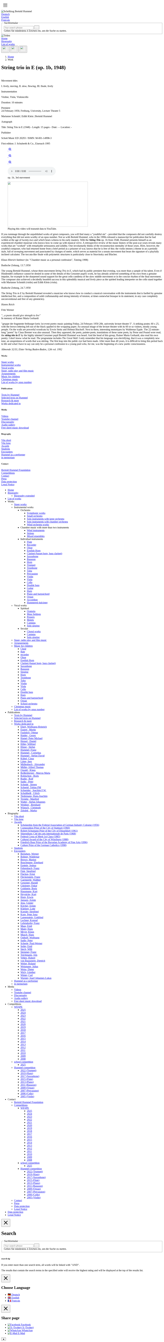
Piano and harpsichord (38, 594)
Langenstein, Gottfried (31, 917)
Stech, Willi (26, 949)
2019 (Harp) (26, 1073)
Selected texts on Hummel (14, 397)
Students (5, 448)
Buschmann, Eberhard (31, 862)
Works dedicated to (11, 403)
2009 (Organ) (27, 1087)
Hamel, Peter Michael (31, 738)
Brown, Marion (28, 859)
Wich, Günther (27, 972)
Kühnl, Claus (27, 758)
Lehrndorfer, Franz (30, 923)
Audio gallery (8, 424)
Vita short (6, 440)
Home (4, 38)
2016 (23, 1035)
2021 (23, 1021)
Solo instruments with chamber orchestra (47, 521)
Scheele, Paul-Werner (31, 943)
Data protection (9, 481)
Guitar (30, 588)
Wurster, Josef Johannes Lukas (35, 978)
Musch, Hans (27, 934)
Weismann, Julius (29, 966)
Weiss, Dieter (27, 969)
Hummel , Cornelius (30, 752)
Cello (29, 582)
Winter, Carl (26, 975)
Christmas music (9, 379)
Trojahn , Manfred (29, 799)
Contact (5, 475)
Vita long (6, 443)
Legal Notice (7, 484)
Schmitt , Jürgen (28, 784)
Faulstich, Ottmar (29, 732)
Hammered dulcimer (37, 602)
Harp (29, 591)
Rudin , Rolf (26, 778)
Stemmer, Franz (28, 952)
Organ (30, 596)
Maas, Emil (26, 926)
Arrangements (8, 373)
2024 (23, 1012)
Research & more (10, 400)
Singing (24, 672)
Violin (30, 576)
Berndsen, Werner (29, 853)
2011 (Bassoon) (28, 1085)
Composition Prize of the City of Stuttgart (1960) (45, 827)
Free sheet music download (15, 427)
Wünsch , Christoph (30, 807)
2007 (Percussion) (29, 1090)
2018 (23, 1030)
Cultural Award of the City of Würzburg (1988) (44, 839)
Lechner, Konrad (29, 920)
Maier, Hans (26, 929)
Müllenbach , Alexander (32, 764)
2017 (23, 1033)
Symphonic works (36, 513)
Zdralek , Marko (28, 810)
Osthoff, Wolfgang (29, 937)
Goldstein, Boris (28, 888)
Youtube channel (9, 419)
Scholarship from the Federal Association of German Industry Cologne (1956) (59, 825)
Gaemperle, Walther (30, 879)
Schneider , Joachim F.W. (33, 790)
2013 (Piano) (27, 1082)
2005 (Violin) (27, 1096)
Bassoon (31, 559)
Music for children (10, 376)
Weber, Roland (28, 963)
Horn (29, 562)
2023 (23, 1015)
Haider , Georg (28, 735)
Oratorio (31, 611)
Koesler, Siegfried (29, 911)
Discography (7, 422)
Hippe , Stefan (27, 747)
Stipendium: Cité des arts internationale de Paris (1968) (48, 833)
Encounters (7, 451)
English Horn (34, 550)
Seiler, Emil (26, 946)
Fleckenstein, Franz (30, 877)
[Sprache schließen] (5, 1278)
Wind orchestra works (38, 524)
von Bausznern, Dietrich (32, 960)
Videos (4, 416)
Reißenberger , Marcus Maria (35, 773)
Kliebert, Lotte (27, 908)
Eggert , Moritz (28, 729)
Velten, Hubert (27, 957)
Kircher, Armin (28, 905)
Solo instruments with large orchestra (45, 518)
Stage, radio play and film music (17, 370)
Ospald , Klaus (28, 770)
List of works (8, 44)
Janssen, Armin (28, 900)
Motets (30, 620)
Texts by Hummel (10, 394)
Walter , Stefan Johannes (32, 801)
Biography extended (24, 495)
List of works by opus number (16, 382)
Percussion (32, 573)
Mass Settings (34, 614)
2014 (23, 1041)
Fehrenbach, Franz (29, 868)
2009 (23, 1056)
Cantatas (31, 622)
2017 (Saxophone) (29, 1076)
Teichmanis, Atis (28, 955)
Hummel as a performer (13, 454)
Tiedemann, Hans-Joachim (33, 796)
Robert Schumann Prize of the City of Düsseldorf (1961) (49, 830)
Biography (6, 41)
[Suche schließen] (5, 1223)
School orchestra (28, 703)
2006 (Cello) (26, 1093)
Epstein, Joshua (28, 865)
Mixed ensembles (36, 536)
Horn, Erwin (26, 897)
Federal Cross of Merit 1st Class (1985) (40, 836)
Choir (23, 648)
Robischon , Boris (29, 775)
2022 (23, 1018)
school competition (23, 1061)
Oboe (30, 547)
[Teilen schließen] (5, 1309)
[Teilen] (5, 49)
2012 (23, 1047)
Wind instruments (36, 530)
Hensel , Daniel (28, 741)
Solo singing (33, 625)
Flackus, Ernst (27, 874)
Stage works (7, 362)
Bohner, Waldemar (29, 856)
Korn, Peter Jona (28, 914)
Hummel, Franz (28, 749)
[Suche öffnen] (14, 49)
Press (4, 478)
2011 (22, 1050)
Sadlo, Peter (26, 940)
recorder (24, 654)
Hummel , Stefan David (32, 755)
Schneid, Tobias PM (30, 787)
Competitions (8, 473)
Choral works (34, 631)
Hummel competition (24, 1067)
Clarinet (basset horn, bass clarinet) (44, 553)
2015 (23, 1038)
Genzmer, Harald (29, 882)
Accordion (32, 599)
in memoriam (8, 457)
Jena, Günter (26, 903)
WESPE (18, 1007)
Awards (5, 446)
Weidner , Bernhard (30, 804)
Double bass (33, 585)
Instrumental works (11, 365)
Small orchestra (34, 516)
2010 (23, 1053)
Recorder (31, 544)
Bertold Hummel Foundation (15, 470)
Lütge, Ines (26, 761)
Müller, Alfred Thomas (32, 767)
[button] (5, 5)
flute (22, 651)
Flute (29, 542)
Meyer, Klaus (27, 931)
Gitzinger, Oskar (28, 885)
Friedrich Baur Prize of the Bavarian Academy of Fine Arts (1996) (53, 842)
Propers (31, 617)
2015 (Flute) (26, 1079)
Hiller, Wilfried (28, 744)
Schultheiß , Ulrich (30, 793)
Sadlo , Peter (26, 781)
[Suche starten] (36, 27)
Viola (29, 579)
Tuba (29, 570)
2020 (23, 1024)
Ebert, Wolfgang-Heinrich (33, 726)
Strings (30, 533)
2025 (23, 1009)
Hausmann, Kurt (28, 891)
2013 (23, 1044)
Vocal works (7, 367)
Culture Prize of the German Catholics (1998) (43, 845)
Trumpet (31, 565)
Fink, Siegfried (28, 871)
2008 (23, 1059)
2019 (23, 1027)
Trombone (32, 568)
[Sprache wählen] (23, 49)
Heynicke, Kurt (28, 894)
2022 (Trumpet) (28, 1070)
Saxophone (32, 556)
